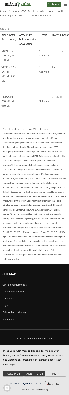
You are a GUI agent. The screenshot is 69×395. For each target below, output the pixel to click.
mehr (55, 373)
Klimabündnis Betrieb (13, 291)
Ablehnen (13, 373)
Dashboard (54, 4)
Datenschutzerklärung (14, 312)
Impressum (8, 319)
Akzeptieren (34, 373)
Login (5, 305)
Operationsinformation (14, 284)
